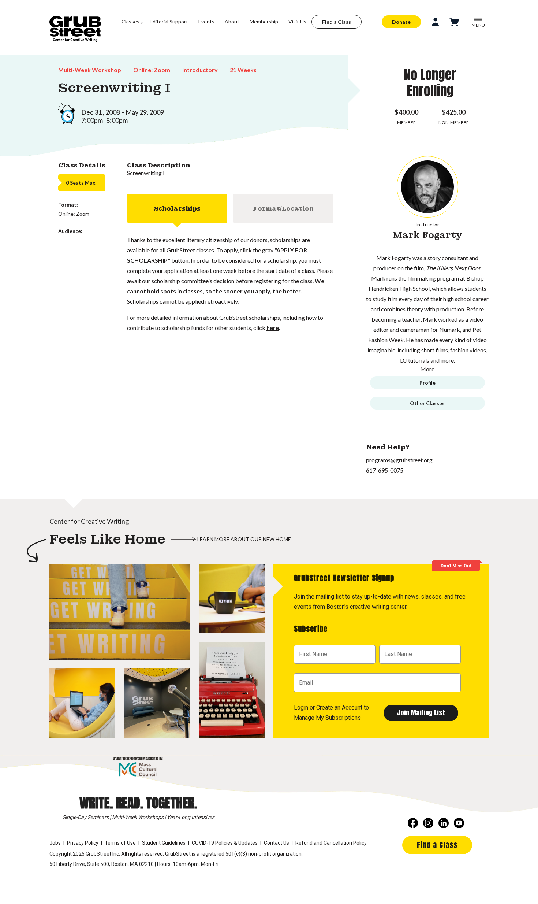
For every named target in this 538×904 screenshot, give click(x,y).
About (232, 21)
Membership (264, 21)
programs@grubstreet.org (399, 459)
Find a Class (336, 22)
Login (301, 707)
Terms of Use (120, 843)
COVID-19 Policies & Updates (225, 843)
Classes (130, 21)
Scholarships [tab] (177, 208)
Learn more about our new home (244, 539)
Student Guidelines (164, 843)
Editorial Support (169, 21)
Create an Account (339, 707)
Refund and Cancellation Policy (331, 843)
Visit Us (297, 21)
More (427, 369)
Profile (427, 382)
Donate (401, 22)
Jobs (55, 843)
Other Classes (427, 403)
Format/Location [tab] (283, 208)
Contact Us (276, 843)
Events (206, 21)
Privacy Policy (82, 843)
